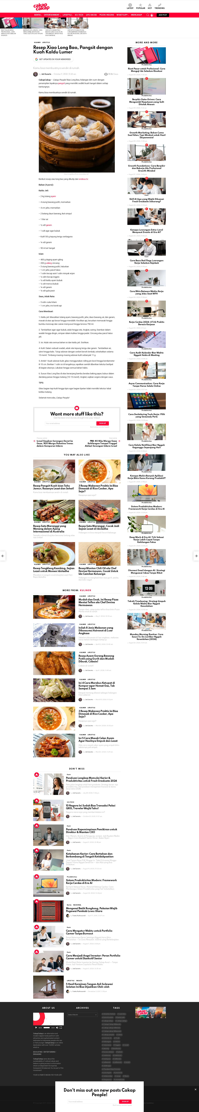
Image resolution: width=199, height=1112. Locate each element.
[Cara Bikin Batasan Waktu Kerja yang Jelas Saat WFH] (146, 278)
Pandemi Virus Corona (112, 1069)
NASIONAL (77, 905)
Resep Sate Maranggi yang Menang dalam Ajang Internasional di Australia (49, 529)
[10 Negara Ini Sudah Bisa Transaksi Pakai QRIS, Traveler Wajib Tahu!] (48, 810)
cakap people (109, 1034)
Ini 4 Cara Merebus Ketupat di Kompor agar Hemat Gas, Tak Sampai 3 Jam (97, 686)
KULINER (37, 482)
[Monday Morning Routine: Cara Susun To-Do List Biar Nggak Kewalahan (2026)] (146, 621)
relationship (108, 1076)
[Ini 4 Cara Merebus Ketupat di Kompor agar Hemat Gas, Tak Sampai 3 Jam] (54, 690)
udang (49, 263)
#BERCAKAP (136, 15)
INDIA (117, 1041)
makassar (117, 1055)
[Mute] (57, 1027)
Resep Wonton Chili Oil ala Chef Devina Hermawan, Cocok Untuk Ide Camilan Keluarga (98, 571)
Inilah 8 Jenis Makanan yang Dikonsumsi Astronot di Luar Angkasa (96, 631)
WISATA (79, 980)
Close (195, 1089)
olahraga (107, 1066)
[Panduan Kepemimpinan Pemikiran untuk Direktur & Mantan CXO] (48, 835)
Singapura (107, 1079)
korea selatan (109, 1052)
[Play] (36, 1027)
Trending (160, 8)
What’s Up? (122, 15)
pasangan (107, 1072)
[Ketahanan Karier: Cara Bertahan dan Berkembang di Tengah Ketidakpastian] (48, 860)
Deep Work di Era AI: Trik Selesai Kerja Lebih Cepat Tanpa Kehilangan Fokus (146, 539)
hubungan (107, 1041)
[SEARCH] (147, 15)
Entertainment (51, 15)
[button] (48, 1021)
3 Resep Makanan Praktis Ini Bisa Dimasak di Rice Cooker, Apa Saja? (98, 489)
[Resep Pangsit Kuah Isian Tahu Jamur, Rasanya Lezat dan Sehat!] (54, 471)
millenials (117, 1059)
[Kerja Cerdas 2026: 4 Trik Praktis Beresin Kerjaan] (146, 309)
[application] (48, 1021)
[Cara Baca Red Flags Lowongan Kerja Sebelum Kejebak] (146, 247)
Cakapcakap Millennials (112, 1031)
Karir (69, 774)
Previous (1, 27)
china (120, 1034)
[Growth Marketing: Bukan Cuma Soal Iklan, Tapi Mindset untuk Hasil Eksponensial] (55, 23)
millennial (107, 1062)
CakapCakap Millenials (112, 1024)
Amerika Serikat (109, 1014)
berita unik (120, 1017)
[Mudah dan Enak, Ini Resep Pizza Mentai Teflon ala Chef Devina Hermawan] (54, 607)
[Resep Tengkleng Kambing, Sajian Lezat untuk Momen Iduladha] (54, 554)
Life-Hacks (91, 15)
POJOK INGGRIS (106, 15)
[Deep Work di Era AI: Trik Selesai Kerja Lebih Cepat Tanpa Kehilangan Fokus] (146, 524)
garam (49, 225)
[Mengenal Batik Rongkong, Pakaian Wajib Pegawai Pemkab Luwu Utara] (48, 911)
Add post (163, 15)
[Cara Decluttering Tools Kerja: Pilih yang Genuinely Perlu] (146, 401)
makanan (107, 1055)
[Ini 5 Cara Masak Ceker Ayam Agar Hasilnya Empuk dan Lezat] (54, 745)
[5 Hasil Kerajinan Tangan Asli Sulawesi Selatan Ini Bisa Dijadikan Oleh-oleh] (48, 987)
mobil (128, 1062)
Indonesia (107, 1045)
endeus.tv (83, 179)
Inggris (117, 1045)
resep (118, 1076)
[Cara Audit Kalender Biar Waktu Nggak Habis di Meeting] (146, 339)
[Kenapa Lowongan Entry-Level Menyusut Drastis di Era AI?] (146, 216)
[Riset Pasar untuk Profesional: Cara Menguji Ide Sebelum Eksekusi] (11, 23)
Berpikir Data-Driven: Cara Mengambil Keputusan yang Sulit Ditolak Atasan (33, 32)
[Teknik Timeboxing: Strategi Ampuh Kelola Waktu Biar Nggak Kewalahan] (146, 588)
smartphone (119, 1079)
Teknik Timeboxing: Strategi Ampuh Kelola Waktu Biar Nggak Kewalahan (146, 603)
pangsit (61, 83)
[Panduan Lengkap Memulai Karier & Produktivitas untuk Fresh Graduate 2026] (48, 784)
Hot (150, 8)
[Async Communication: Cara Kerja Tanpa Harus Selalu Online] (146, 370)
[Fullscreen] (61, 1027)
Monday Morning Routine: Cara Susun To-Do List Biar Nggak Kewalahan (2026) (146, 636)
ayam (53, 196)
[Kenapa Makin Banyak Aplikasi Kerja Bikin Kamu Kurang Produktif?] (146, 462)
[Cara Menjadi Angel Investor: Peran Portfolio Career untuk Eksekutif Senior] (48, 961)
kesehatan (116, 1048)
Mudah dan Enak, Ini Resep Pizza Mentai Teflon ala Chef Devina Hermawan (98, 602)
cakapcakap (108, 1021)
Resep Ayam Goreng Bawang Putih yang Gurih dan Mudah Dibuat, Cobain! (96, 659)
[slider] (47, 1027)
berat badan (108, 1017)
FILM (117, 1038)
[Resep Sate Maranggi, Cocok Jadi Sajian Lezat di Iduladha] (99, 511)
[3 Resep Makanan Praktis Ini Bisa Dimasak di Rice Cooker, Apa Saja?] (99, 471)
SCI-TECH (79, 15)
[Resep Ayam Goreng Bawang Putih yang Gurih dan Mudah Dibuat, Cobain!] (54, 663)
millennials (118, 1062)
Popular (140, 8)
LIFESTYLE (67, 15)
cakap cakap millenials (112, 1028)
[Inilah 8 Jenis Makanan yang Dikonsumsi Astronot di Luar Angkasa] (54, 635)
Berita (37, 15)
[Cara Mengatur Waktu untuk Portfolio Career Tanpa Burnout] (48, 936)
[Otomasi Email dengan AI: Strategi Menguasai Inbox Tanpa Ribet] (146, 557)
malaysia (107, 1059)
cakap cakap (122, 1021)
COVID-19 (107, 1038)
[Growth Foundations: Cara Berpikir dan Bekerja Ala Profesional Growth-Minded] (77, 23)
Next (198, 27)
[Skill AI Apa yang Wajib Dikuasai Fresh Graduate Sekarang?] (146, 186)
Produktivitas (72, 877)
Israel (126, 1045)
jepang (106, 1048)
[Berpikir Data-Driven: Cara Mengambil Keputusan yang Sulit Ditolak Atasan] (33, 23)
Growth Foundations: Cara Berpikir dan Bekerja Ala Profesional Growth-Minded (146, 168)
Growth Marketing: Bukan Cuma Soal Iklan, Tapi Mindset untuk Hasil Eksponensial (146, 135)
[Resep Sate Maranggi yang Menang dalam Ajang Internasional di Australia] (54, 511)
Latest (130, 8)
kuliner (120, 1052)
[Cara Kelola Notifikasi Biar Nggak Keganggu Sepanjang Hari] (146, 432)
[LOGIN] (151, 15)
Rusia (126, 1076)
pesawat (118, 1072)
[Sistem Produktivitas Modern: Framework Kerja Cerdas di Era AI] (48, 886)
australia (122, 1014)
